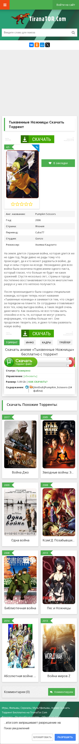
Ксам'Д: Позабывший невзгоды (59, 540)
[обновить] (30, 376)
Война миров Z (58, 676)
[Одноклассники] (37, 45)
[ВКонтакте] (31, 45)
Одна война (20, 540)
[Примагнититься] (70, 366)
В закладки (60, 163)
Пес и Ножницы (59, 608)
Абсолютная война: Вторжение (20, 676)
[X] (47, 45)
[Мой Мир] (42, 45)
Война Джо (20, 472)
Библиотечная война (20, 608)
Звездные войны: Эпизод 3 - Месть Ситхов (59, 472)
